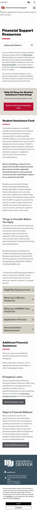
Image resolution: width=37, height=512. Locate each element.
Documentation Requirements (12, 329)
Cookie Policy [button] (9, 496)
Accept (18, 503)
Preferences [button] (17, 498)
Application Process (15, 319)
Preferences (18, 507)
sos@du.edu (11, 472)
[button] (29, 2)
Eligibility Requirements (17, 289)
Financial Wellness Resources (15, 445)
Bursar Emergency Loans (13, 402)
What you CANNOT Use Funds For (17, 310)
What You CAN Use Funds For (14, 299)
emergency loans (26, 67)
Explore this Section (13, 45)
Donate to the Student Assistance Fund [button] (18, 106)
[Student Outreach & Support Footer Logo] (18, 463)
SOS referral (27, 55)
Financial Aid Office (9, 64)
